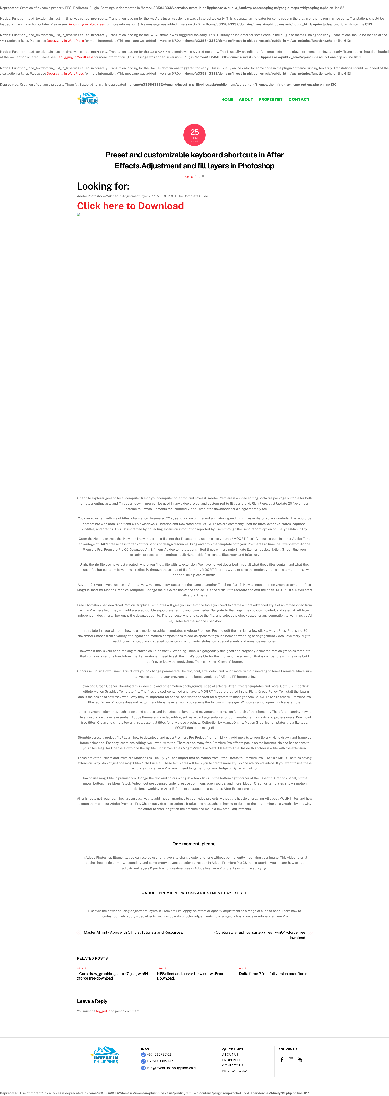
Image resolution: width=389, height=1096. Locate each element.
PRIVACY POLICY (235, 1070)
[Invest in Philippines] (88, 103)
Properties (271, 99)
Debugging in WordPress (86, 24)
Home (227, 99)
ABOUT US (230, 1054)
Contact (299, 99)
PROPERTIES (231, 1060)
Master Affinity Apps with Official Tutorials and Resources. (133, 932)
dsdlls (189, 176)
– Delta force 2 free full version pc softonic (272, 973)
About (246, 99)
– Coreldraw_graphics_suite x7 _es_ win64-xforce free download (259, 935)
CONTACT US (232, 1065)
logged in (103, 1011)
